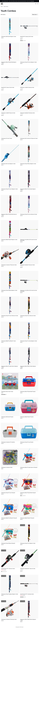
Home (2, 6)
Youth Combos (6, 6)
